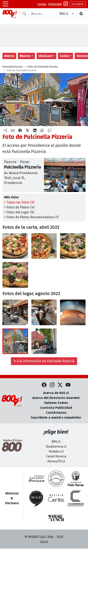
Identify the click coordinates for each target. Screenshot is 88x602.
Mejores (25, 56)
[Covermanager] (76, 498)
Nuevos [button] (9, 56)
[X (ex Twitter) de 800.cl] (60, 385)
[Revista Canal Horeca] (36, 478)
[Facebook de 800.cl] (44, 385)
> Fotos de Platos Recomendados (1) (31, 217)
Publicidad (55, 4)
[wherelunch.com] (56, 518)
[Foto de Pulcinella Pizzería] (44, 246)
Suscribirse (77, 4)
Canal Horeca (56, 456)
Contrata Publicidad (56, 408)
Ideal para (45, 56)
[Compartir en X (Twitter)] (27, 130)
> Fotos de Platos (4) (19, 207)
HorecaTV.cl (56, 461)
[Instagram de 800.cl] (52, 385)
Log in (44, 541)
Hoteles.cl (56, 451)
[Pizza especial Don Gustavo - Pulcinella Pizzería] (72, 246)
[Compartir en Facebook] (20, 130)
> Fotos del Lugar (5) (19, 212)
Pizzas (24, 162)
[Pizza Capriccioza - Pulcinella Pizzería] (15, 246)
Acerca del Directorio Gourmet (56, 398)
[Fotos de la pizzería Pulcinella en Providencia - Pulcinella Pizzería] (15, 312)
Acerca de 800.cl (56, 393)
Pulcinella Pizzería (12, 66)
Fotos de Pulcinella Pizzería (42, 66)
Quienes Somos (56, 403)
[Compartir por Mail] (13, 130)
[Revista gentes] (56, 498)
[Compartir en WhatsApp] (42, 130)
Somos (42, 4)
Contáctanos (56, 413)
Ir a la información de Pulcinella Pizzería (44, 361)
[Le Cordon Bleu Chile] (76, 478)
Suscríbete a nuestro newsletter (56, 417)
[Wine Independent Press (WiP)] (36, 498)
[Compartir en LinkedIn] (35, 130)
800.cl (56, 441)
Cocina (64, 56)
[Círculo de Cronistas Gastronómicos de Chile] (56, 478)
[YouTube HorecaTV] (68, 385)
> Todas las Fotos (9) (19, 202)
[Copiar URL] (49, 130)
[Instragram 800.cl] (65, 4)
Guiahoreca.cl (56, 446)
